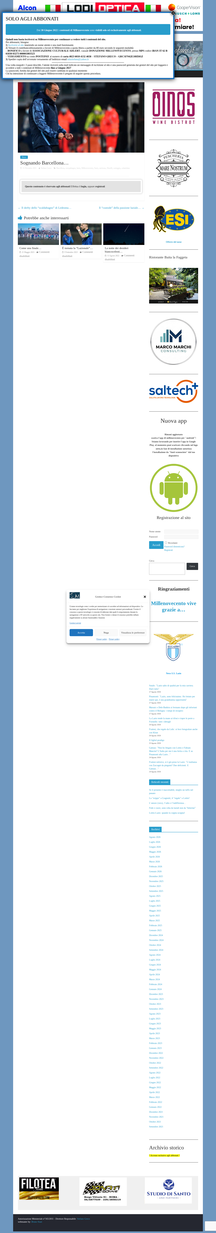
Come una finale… (30, 248)
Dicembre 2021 (156, 1112)
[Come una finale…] (38, 225)
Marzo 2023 (154, 1038)
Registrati (168, 550)
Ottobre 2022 (155, 1063)
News (24, 157)
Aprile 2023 (154, 1033)
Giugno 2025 (155, 906)
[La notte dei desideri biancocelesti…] (123, 225)
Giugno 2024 (155, 965)
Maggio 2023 (155, 1028)
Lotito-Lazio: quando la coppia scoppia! (167, 813)
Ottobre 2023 (155, 1004)
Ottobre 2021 (155, 1122)
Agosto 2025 (154, 896)
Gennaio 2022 (155, 1107)
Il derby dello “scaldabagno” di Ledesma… (44, 207)
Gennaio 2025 (155, 930)
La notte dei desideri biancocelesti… (116, 250)
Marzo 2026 (154, 861)
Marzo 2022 (154, 1097)
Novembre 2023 (156, 999)
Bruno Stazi (36, 1222)
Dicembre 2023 (156, 994)
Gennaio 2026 (155, 871)
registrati (100, 186)
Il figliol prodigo (156, 740)
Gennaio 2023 (155, 1048)
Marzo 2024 (154, 979)
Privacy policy (101, 639)
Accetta (81, 632)
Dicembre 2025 (156, 876)
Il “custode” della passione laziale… (121, 207)
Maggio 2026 (155, 852)
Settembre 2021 (156, 1127)
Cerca (151, 561)
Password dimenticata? (174, 546)
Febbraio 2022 (155, 1102)
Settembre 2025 (156, 891)
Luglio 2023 (154, 1019)
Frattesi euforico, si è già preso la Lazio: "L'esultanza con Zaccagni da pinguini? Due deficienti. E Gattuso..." (173, 765)
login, (84, 186)
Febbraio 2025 (155, 925)
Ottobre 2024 (155, 945)
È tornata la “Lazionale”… (77, 248)
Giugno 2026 (155, 847)
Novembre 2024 (156, 940)
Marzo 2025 (154, 920)
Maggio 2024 (155, 969)
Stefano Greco (83, 1219)
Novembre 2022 (156, 1058)
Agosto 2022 (154, 1073)
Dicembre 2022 (156, 1053)
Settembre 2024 (156, 950)
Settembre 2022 (156, 1068)
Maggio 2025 (155, 911)
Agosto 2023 (154, 1014)
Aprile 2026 (154, 857)
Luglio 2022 (154, 1077)
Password (153, 537)
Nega (106, 632)
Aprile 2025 (154, 915)
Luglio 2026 (154, 842)
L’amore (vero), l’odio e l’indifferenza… (167, 803)
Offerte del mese (174, 242)
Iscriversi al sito (16, 45)
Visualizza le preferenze (133, 632)
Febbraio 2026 (155, 866)
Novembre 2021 (156, 1117)
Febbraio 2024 (155, 984)
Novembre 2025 (156, 881)
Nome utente (154, 531)
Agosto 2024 (154, 955)
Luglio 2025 (154, 901)
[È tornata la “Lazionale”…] (81, 225)
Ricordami (172, 543)
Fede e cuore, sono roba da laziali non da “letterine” (172, 808)
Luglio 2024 (154, 960)
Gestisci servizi (75, 623)
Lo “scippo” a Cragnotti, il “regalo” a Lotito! (169, 798)
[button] (144, 596)
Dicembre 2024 (156, 935)
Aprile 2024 (154, 974)
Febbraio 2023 (155, 1043)
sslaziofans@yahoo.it (78, 59)
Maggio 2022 (155, 1087)
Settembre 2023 (156, 1009)
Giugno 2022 (155, 1082)
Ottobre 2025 (155, 886)
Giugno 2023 (155, 1023)
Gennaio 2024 (155, 989)
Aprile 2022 (154, 1092)
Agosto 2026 (154, 837)
